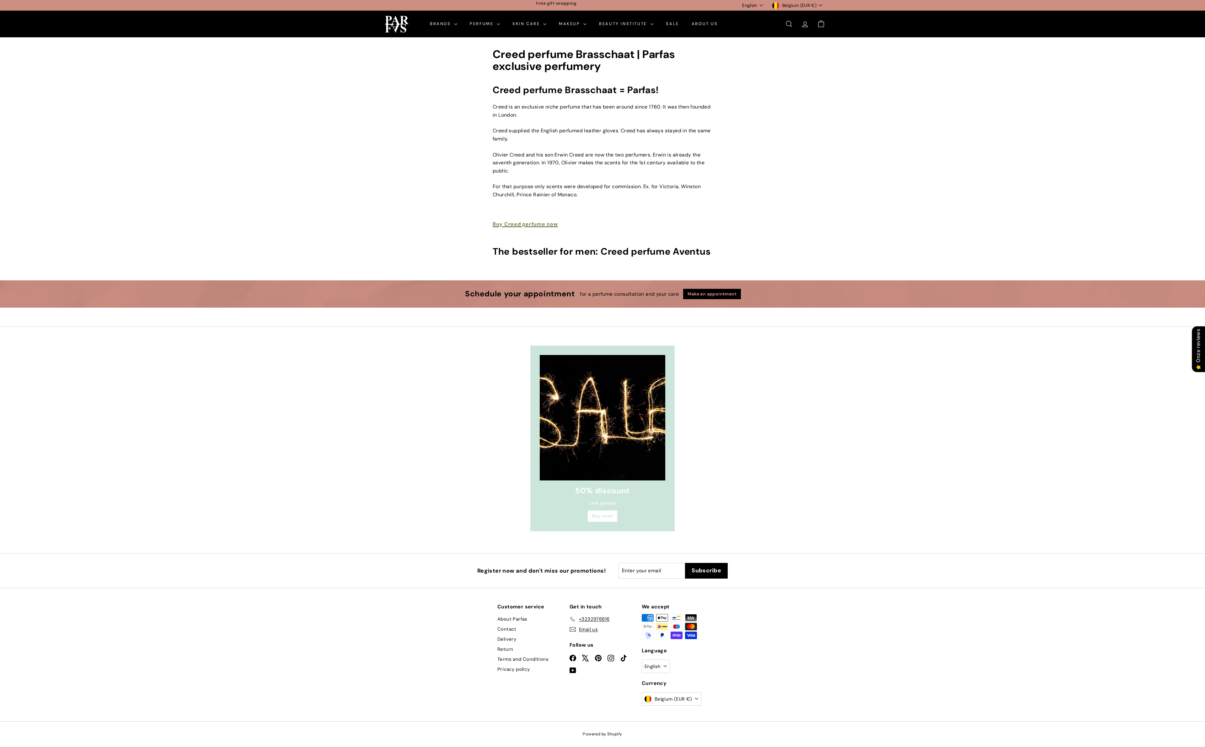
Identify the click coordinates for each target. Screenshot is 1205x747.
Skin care (527, 23)
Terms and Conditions (523, 659)
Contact (507, 629)
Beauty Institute (624, 23)
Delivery (506, 639)
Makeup (570, 23)
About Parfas (512, 619)
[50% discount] (602, 417)
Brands (441, 23)
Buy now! (602, 516)
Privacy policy (513, 669)
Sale (672, 23)
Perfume (482, 23)
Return (505, 649)
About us (705, 23)
